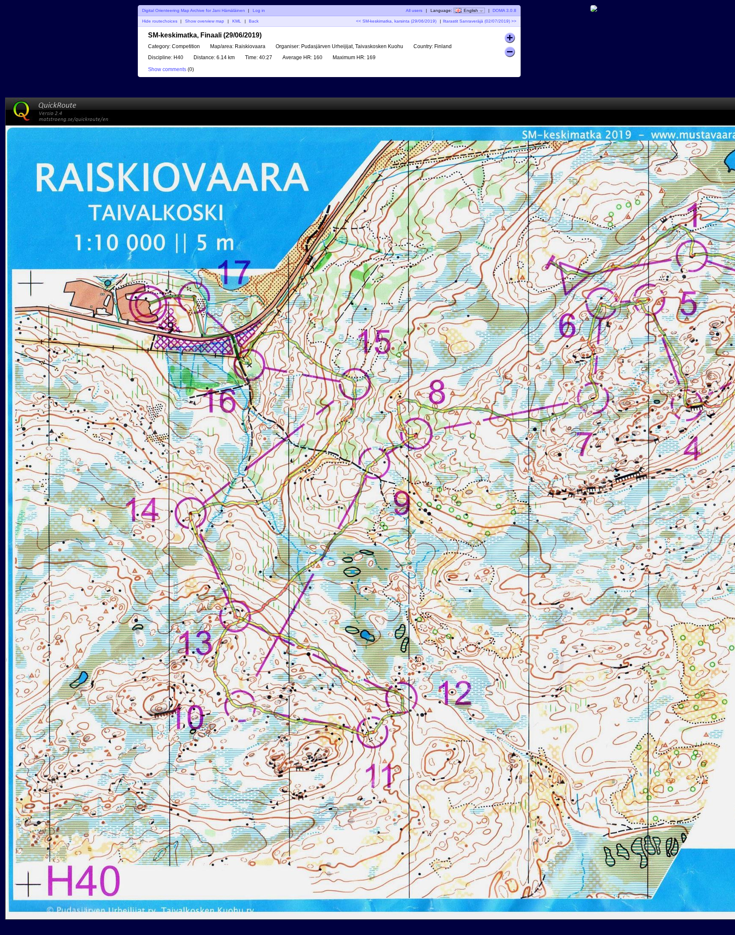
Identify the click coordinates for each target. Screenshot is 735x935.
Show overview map (204, 21)
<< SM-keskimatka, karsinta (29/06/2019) (396, 21)
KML (236, 21)
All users (414, 10)
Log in (259, 10)
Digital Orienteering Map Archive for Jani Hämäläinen (193, 10)
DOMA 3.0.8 (504, 10)
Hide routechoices (159, 21)
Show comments (167, 69)
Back (254, 21)
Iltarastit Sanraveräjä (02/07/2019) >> (479, 21)
